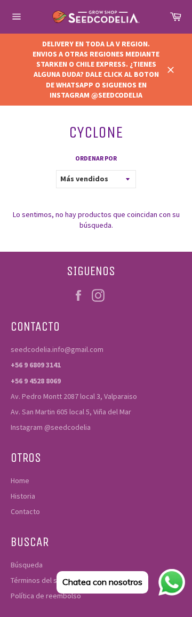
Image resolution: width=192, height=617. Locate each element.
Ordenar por (96, 158)
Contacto (25, 511)
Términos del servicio (45, 580)
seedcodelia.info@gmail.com (57, 349)
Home (20, 480)
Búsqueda (27, 565)
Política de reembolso (46, 595)
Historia (23, 496)
